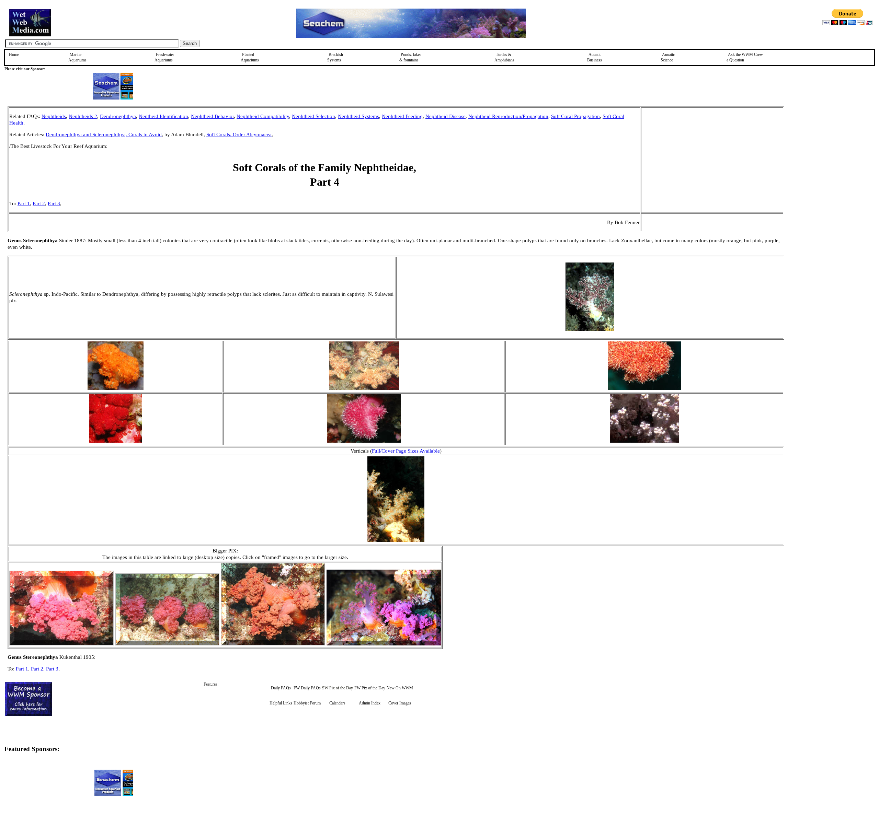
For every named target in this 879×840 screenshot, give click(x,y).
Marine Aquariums (77, 57)
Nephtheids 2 (83, 116)
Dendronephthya (118, 116)
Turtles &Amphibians (504, 57)
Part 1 (24, 203)
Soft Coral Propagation (575, 116)
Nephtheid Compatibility (263, 116)
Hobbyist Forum (307, 703)
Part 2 (39, 203)
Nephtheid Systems (358, 116)
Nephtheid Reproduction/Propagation (508, 116)
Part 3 (54, 203)
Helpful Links (281, 703)
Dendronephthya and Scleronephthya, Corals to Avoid (104, 134)
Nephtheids (54, 116)
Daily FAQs (281, 688)
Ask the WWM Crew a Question (745, 57)
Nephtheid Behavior (212, 116)
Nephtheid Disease (445, 116)
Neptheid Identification (163, 116)
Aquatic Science (668, 57)
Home (14, 54)
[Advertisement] (819, 155)
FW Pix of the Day (369, 688)
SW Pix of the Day (337, 688)
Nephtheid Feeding (402, 116)
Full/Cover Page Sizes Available (406, 451)
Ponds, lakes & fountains (410, 57)
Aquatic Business (594, 57)
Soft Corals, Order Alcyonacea (239, 134)
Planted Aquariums (250, 57)
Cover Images (399, 703)
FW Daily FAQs (307, 688)
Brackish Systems (335, 57)
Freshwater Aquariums (164, 57)
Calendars (337, 703)
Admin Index (369, 703)
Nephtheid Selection (313, 116)
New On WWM (400, 688)
